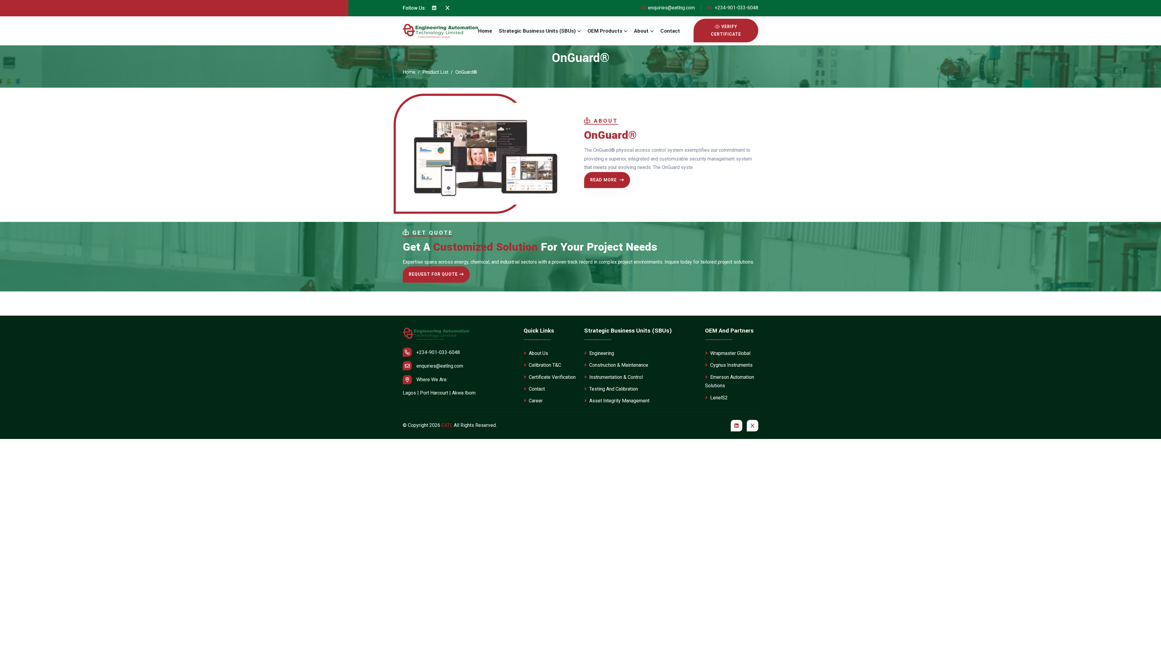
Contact (670, 31)
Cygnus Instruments (731, 365)
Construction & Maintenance (618, 365)
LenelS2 (718, 398)
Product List (435, 72)
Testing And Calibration (613, 389)
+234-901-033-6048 (736, 8)
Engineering (601, 353)
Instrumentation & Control (615, 377)
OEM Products (604, 31)
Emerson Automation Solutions (729, 381)
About (641, 31)
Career (535, 401)
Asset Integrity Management (618, 401)
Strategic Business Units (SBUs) (537, 31)
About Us (538, 353)
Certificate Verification (552, 377)
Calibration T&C (544, 365)
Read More (604, 179)
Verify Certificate (726, 30)
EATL (447, 425)
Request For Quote (433, 274)
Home (485, 31)
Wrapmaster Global (729, 353)
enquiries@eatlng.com (671, 8)
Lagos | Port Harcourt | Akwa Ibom (439, 393)
